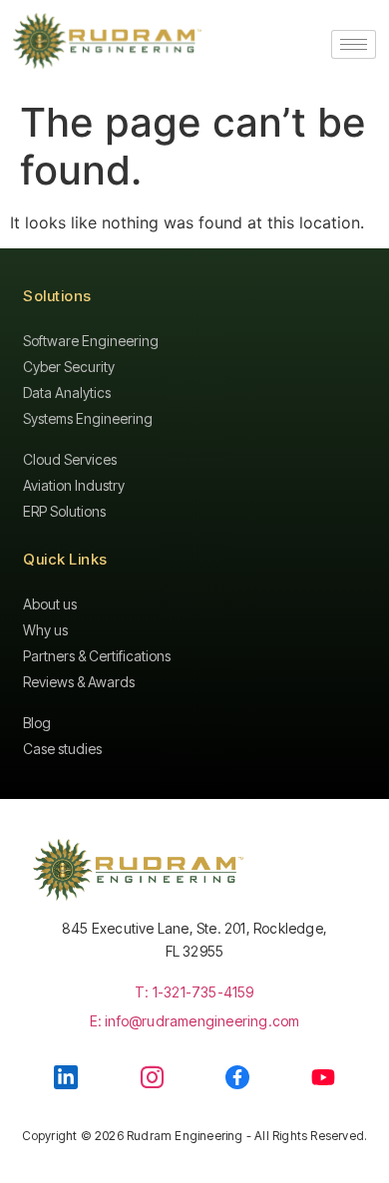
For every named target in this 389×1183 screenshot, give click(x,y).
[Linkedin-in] (66, 1077)
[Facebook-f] (237, 1077)
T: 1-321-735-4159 (194, 992)
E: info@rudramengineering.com (195, 1020)
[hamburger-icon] (353, 44)
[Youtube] (323, 1077)
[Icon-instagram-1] (152, 1076)
